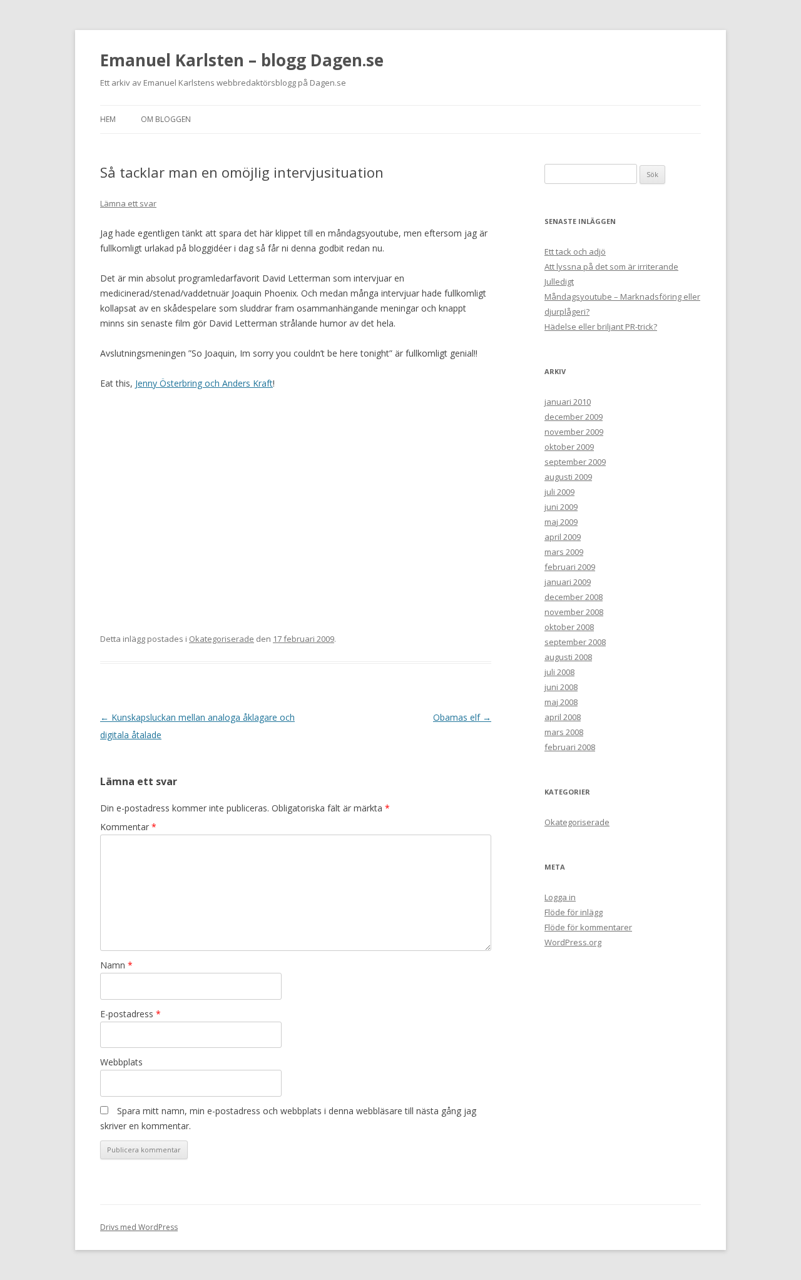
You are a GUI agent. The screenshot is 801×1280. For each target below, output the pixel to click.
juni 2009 (561, 506)
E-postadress (130, 1014)
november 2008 (573, 611)
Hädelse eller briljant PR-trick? (600, 326)
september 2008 (575, 642)
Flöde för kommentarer (588, 927)
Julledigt (559, 281)
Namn (116, 965)
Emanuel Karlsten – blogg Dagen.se (242, 60)
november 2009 (573, 431)
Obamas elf (462, 717)
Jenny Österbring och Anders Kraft (204, 383)
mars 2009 (563, 551)
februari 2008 (569, 747)
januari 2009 (567, 581)
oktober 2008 (569, 626)
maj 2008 (561, 702)
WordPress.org (572, 942)
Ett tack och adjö (575, 251)
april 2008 (562, 717)
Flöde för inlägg (573, 912)
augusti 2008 (568, 657)
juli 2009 (559, 491)
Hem (108, 119)
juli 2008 (559, 672)
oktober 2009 (569, 446)
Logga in (560, 897)
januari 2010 (567, 401)
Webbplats (121, 1062)
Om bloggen (166, 119)
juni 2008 (561, 687)
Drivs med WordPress (139, 1227)
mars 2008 (563, 732)
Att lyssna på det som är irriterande (611, 266)
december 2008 (573, 596)
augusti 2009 (568, 476)
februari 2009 (569, 566)
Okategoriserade (221, 638)
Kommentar (128, 827)
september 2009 (575, 461)
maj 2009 (561, 521)
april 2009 (562, 536)
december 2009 (573, 416)
